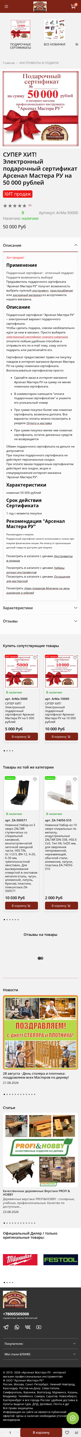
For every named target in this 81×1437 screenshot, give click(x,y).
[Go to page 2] (7, 750)
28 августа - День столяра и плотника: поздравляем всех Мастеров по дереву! (36, 1075)
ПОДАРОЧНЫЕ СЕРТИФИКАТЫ (20, 46)
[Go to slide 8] (23, 1094)
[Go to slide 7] (20, 1094)
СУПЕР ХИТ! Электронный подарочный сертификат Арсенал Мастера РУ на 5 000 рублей (19, 712)
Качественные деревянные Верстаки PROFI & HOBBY (36, 1192)
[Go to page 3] (9, 750)
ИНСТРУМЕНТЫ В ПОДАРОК (39, 63)
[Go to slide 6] (18, 1094)
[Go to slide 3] (9, 1094)
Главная (9, 63)
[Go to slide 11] (31, 1094)
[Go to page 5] (15, 919)
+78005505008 (16, 1313)
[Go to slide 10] (29, 1094)
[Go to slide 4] (12, 1094)
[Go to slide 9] (26, 1094)
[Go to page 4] (12, 750)
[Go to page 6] (18, 919)
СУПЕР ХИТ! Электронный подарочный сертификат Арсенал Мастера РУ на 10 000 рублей (60, 712)
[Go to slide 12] (34, 1094)
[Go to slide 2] (7, 1094)
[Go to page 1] (4, 750)
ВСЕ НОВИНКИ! (54, 44)
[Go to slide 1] (4, 1094)
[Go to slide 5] (15, 1094)
